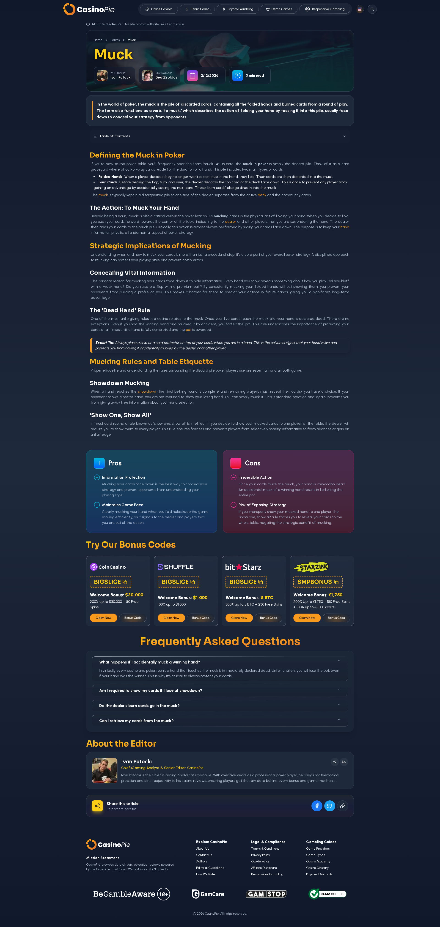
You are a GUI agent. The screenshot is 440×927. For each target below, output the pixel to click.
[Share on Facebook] (316, 805)
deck (262, 195)
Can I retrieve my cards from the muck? (136, 720)
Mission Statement (102, 858)
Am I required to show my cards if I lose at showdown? (150, 690)
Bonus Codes (200, 9)
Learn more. (176, 24)
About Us (202, 849)
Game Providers (318, 849)
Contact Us (204, 855)
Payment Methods (319, 874)
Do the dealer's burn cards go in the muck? (139, 705)
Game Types (315, 855)
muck (103, 195)
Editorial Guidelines (210, 868)
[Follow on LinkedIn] (344, 762)
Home (98, 40)
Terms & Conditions (265, 849)
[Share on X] (329, 805)
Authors (201, 861)
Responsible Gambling (328, 9)
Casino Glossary (317, 868)
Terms (115, 40)
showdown (147, 391)
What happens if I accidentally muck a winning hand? (149, 662)
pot (188, 329)
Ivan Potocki (136, 761)
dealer (230, 221)
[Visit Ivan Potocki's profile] (105, 770)
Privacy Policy (260, 855)
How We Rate (205, 874)
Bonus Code (133, 618)
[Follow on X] (335, 762)
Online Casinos (161, 9)
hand (269, 110)
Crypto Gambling (240, 9)
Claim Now (104, 618)
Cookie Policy (260, 861)
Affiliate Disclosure (264, 868)
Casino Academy (318, 861)
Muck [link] (131, 40)
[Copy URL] (342, 805)
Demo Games (282, 9)
